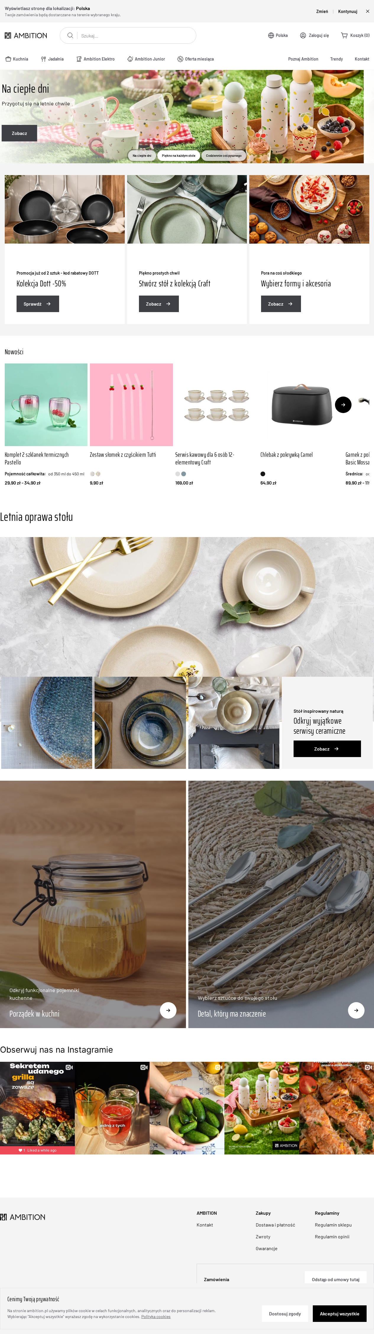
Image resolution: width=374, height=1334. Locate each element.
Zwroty (263, 1236)
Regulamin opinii (332, 1236)
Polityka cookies (156, 1316)
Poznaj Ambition (303, 58)
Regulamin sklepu (333, 1224)
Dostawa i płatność (275, 1224)
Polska (282, 35)
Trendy (336, 58)
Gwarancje (267, 1248)
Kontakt (362, 58)
